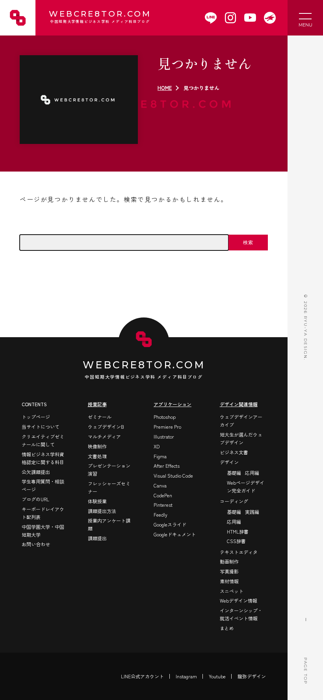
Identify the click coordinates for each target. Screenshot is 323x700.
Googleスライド (170, 524)
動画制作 (229, 561)
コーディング (234, 501)
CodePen (163, 495)
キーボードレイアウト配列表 (43, 513)
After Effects (167, 465)
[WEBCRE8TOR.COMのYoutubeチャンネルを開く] (250, 18)
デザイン (229, 462)
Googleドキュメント (175, 534)
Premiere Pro (167, 426)
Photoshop (165, 416)
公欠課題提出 (36, 472)
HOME (165, 87)
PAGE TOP (305, 670)
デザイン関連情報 (239, 404)
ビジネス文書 (234, 452)
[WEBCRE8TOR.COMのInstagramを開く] (230, 18)
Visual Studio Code (173, 475)
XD (157, 446)
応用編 (252, 472)
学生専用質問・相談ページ (43, 485)
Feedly (160, 514)
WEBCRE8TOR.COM (100, 17)
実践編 (252, 511)
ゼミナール (99, 416)
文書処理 (97, 456)
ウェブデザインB (106, 426)
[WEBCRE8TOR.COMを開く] (270, 18)
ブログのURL (35, 499)
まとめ (227, 628)
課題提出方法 (102, 511)
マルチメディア (104, 436)
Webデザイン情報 (238, 600)
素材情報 (229, 581)
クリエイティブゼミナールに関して (43, 440)
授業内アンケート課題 (109, 524)
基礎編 (234, 472)
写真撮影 (229, 571)
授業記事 (97, 404)
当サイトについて (40, 426)
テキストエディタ (239, 552)
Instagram (186, 676)
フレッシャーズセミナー (109, 487)
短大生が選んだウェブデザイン (241, 438)
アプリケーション (172, 404)
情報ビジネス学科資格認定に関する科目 (43, 458)
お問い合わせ (36, 544)
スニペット (231, 591)
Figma (160, 456)
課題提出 (97, 538)
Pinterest (163, 504)
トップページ (36, 416)
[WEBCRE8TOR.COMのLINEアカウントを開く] (211, 18)
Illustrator (164, 436)
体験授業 (97, 501)
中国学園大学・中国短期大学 (43, 530)
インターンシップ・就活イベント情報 (241, 614)
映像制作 (97, 446)
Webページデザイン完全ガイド (245, 486)
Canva (160, 485)
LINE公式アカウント (142, 676)
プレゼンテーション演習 (109, 469)
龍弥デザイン (252, 676)
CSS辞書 (236, 541)
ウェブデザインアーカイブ (241, 420)
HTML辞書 (238, 531)
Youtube (217, 676)
